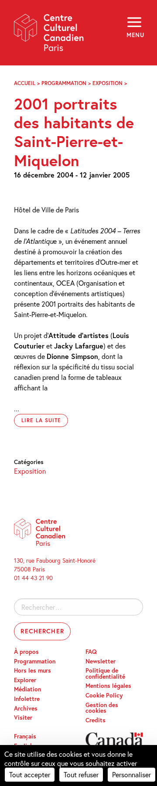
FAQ (91, 652)
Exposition (107, 83)
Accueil (24, 83)
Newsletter (100, 661)
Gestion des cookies (101, 708)
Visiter (23, 717)
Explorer (25, 680)
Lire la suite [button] (41, 420)
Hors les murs (32, 670)
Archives (26, 708)
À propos (26, 652)
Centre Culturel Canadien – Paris (49, 35)
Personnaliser (131, 774)
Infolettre (27, 699)
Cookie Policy (104, 695)
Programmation (63, 83)
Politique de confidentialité (105, 673)
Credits (95, 720)
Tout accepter (29, 774)
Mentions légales (108, 686)
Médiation (27, 689)
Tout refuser (81, 774)
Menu (134, 35)
